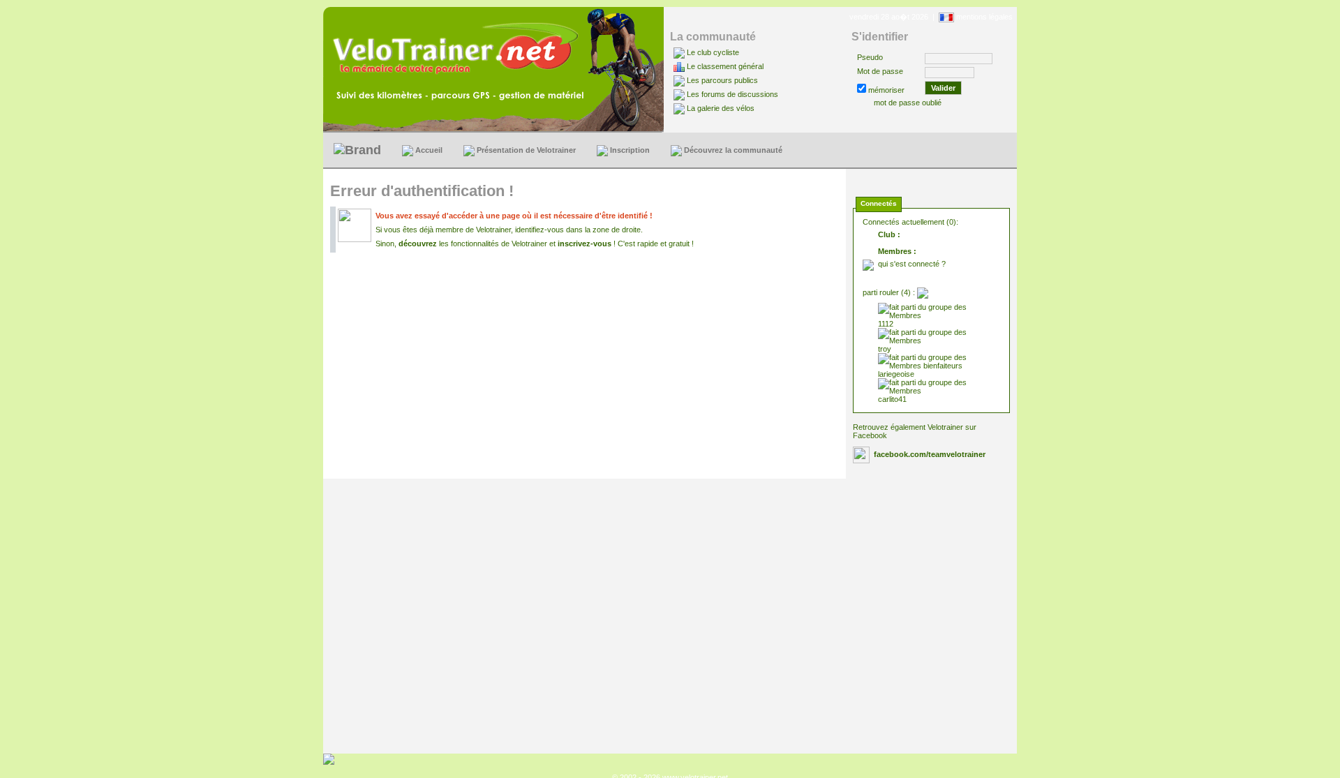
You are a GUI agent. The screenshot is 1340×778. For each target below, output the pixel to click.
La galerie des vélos (720, 108)
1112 (885, 324)
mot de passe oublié (907, 102)
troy (884, 349)
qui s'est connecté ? (912, 264)
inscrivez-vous (584, 243)
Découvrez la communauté (732, 150)
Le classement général (725, 66)
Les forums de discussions (732, 94)
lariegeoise (896, 374)
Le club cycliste (713, 52)
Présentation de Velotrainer (525, 150)
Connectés (879, 203)
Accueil (427, 150)
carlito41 (892, 399)
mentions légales (984, 17)
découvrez (418, 243)
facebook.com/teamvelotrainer (929, 454)
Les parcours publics (722, 80)
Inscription (629, 150)
